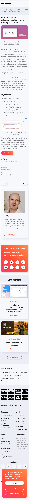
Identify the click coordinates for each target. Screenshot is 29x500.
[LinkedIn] (17, 262)
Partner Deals (5, 451)
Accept (14, 483)
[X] (12, 262)
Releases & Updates (7, 378)
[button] (26, 3)
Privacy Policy (20, 418)
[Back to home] (6, 3)
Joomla (15, 372)
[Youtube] (6, 267)
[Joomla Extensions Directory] (23, 267)
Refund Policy (20, 421)
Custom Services (6, 454)
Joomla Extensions (7, 416)
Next (24, 183)
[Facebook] (6, 262)
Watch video (7, 153)
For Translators (6, 428)
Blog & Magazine (6, 457)
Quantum (18, 375)
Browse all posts (14, 357)
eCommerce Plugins (5, 419)
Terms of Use (20, 416)
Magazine (24, 372)
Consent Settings (21, 429)
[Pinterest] (17, 267)
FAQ (2, 438)
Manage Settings (14, 493)
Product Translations (5, 424)
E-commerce (5, 372)
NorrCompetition (6, 375)
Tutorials (4, 381)
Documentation (6, 441)
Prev (4, 183)
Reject (14, 488)
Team (19, 378)
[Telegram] (12, 267)
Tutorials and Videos (5, 445)
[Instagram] (23, 262)
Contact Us (19, 427)
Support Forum (6, 448)
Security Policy (21, 424)
